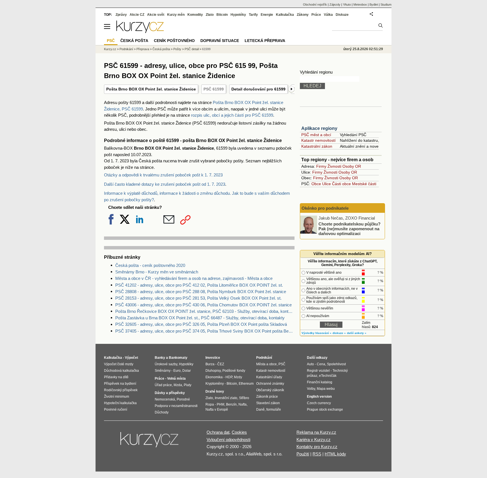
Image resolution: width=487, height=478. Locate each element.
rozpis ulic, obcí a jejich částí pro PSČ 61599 (232, 115)
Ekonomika (214, 377)
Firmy (321, 166)
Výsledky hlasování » (316, 333)
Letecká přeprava (265, 40)
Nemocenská (165, 399)
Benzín (231, 404)
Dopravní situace (219, 40)
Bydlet (373, 4)
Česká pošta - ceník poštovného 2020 (150, 265)
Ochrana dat (218, 432)
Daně (260, 409)
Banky (160, 358)
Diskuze (342, 15)
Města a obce (266, 364)
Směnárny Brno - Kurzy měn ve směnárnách (156, 271)
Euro (177, 371)
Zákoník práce (267, 397)
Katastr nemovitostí (318, 140)
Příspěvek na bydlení (120, 384)
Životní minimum (116, 397)
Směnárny (163, 371)
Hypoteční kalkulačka (120, 403)
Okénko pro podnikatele (325, 208)
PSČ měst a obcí (316, 134)
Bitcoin (222, 15)
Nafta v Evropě (216, 409)
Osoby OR (351, 166)
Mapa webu (326, 389)
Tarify (253, 15)
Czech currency (319, 403)
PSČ (111, 40)
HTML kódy (335, 454)
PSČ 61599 (213, 89)
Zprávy (121, 15)
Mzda (178, 385)
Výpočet (131, 358)
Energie (267, 15)
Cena (321, 364)
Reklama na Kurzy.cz (316, 432)
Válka (328, 15)
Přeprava (142, 49)
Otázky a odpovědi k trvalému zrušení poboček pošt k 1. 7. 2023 (163, 174)
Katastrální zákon (316, 146)
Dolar (186, 371)
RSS (317, 454)
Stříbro (244, 398)
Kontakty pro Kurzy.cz (316, 446)
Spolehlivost (336, 364)
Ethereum (246, 384)
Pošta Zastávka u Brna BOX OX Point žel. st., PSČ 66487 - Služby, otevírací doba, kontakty (200, 317)
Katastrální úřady (269, 377)
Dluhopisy (213, 371)
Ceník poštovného (174, 40)
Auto (310, 364)
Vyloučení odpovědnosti (228, 439)
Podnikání (126, 49)
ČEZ (220, 364)
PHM (220, 404)
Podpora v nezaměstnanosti (176, 406)
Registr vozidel (318, 371)
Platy (187, 385)
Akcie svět (155, 15)
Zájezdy (334, 4)
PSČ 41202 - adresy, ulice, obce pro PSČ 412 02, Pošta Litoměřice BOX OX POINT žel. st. (199, 285)
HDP (228, 377)
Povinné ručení (115, 409)
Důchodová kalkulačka (121, 371)
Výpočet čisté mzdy (118, 364)
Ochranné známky (270, 384)
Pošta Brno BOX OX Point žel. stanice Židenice (151, 89)
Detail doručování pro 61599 (258, 89)
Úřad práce (163, 385)
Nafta (242, 404)
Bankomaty (178, 358)
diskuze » (339, 333)
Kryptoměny (214, 384)
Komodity (195, 15)
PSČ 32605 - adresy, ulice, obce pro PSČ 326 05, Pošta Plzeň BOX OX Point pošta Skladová (201, 324)
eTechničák (328, 376)
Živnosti (334, 166)
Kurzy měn (176, 15)
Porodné (183, 399)
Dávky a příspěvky (170, 393)
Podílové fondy (233, 371)
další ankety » (356, 333)
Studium (385, 4)
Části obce (341, 184)
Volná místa (176, 378)
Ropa (209, 404)
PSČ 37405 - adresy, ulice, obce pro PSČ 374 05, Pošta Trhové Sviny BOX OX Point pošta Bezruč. (205, 331)
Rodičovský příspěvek (121, 390)
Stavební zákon (268, 403)
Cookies (239, 432)
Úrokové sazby (166, 364)
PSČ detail (192, 49)
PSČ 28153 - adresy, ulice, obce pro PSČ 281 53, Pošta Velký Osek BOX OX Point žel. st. (198, 298)
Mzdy (238, 377)
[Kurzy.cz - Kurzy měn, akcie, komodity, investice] (140, 31)
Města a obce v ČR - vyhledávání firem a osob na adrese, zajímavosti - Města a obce (194, 278)
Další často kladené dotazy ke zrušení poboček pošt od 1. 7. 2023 (164, 184)
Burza (209, 364)
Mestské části (364, 184)
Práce (316, 15)
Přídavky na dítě (116, 377)
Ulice (326, 184)
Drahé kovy (214, 391)
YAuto (347, 4)
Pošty (177, 49)
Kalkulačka (285, 15)
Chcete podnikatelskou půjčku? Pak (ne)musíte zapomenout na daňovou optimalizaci (349, 229)
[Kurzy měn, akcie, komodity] (150, 442)
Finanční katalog (319, 382)
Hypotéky (238, 15)
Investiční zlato (226, 398)
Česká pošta (161, 49)
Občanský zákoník (270, 390)
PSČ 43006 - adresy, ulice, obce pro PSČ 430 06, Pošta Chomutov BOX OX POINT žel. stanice (203, 304)
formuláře (273, 409)
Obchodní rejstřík (315, 4)
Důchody (162, 412)
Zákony (303, 15)
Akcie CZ (137, 15)
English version (319, 397)
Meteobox (360, 4)
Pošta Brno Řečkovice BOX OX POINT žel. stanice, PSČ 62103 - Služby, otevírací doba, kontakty (205, 311)
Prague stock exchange (325, 409)
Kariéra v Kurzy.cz (313, 439)
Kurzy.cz (110, 49)
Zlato (210, 15)
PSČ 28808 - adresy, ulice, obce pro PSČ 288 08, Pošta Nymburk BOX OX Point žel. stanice (200, 291)
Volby (311, 389)
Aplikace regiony (319, 128)
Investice (212, 358)
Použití (302, 454)
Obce (316, 184)
